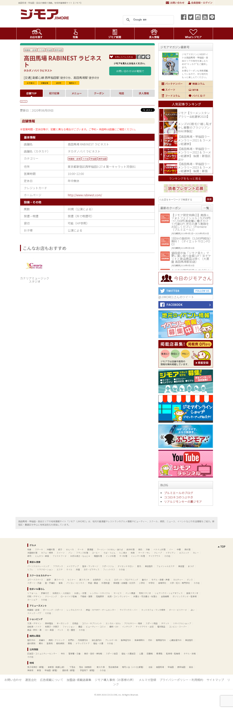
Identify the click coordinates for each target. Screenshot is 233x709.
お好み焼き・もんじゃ (80, 555)
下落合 (72, 666)
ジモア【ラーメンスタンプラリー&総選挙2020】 (194, 115)
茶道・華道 (93, 582)
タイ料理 (123, 555)
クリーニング (51, 596)
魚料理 (187, 549)
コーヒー (96, 552)
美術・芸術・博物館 (93, 653)
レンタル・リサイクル (100, 593)
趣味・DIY (113, 626)
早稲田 (49, 50)
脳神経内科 (126, 640)
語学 (49, 579)
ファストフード (60, 555)
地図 (121, 93)
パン (70, 552)
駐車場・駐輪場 (173, 653)
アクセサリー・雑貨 (133, 623)
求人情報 (154, 33)
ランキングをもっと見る (185, 178)
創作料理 (131, 549)
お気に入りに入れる (124, 56)
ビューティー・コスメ (96, 626)
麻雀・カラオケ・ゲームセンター (101, 609)
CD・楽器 (49, 629)
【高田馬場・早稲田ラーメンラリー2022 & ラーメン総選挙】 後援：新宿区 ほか (194, 154)
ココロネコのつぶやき (178, 497)
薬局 (70, 643)
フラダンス (58, 566)
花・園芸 (71, 629)
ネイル (69, 569)
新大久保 (101, 666)
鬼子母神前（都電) (35, 666)
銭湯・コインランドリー (119, 596)
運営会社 (31, 680)
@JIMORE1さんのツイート (176, 297)
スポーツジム (108, 566)
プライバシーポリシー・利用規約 (181, 680)
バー (171, 549)
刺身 (133, 552)
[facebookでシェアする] (183, 17)
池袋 (150, 666)
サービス (118, 593)
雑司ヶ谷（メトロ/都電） (133, 666)
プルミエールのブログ (178, 493)
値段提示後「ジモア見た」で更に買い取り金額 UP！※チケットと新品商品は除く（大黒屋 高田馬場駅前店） (191, 257)
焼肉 (140, 549)
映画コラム (199, 84)
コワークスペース (35, 579)
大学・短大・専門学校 (180, 582)
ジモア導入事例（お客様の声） (115, 680)
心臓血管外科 (175, 640)
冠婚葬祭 (100, 596)
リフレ (30, 569)
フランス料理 (82, 552)
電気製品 (161, 626)
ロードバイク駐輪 (69, 596)
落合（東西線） (86, 666)
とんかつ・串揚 (42, 555)
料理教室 (106, 582)
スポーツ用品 (152, 623)
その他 (41, 50)
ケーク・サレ (144, 552)
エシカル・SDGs (113, 623)
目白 (191, 666)
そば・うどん (109, 552)
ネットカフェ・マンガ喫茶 (153, 609)
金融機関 (165, 596)
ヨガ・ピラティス (91, 569)
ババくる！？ (199, 96)
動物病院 (60, 643)
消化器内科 (97, 640)
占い (193, 609)
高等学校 (162, 582)
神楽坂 (30, 670)
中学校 (152, 582)
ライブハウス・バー (129, 609)
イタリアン (170, 552)
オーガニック (63, 623)
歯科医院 (31, 643)
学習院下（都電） (88, 670)
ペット (60, 629)
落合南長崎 (113, 666)
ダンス (190, 579)
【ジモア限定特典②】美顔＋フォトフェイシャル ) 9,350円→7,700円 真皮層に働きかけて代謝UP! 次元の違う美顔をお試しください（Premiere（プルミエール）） (190, 222)
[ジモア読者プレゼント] (185, 193)
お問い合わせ (175, 2)
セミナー (72, 579)
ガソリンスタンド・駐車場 (185, 596)
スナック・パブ (34, 613)
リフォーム (32, 593)
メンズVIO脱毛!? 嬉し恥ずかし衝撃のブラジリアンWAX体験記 (195, 127)
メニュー (77, 93)
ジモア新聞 (114, 33)
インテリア (127, 626)
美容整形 (149, 566)
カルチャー (178, 579)
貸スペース (59, 579)
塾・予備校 (50, 582)
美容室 (181, 566)
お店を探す (36, 33)
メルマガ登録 (147, 680)
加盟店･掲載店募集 (79, 680)
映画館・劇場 (30, 50)
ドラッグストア (83, 643)
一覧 (206, 208)
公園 (141, 653)
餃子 (60, 549)
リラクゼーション (45, 569)
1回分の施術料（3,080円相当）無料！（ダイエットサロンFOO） (191, 241)
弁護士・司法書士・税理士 (145, 596)
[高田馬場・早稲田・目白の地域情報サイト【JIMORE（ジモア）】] (45, 18)
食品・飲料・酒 (34, 629)
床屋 (78, 569)
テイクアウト (155, 555)
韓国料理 (98, 555)
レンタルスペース (74, 609)
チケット (165, 623)
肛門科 (71, 640)
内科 (150, 640)
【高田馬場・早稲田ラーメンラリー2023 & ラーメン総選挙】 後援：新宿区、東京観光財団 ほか (194, 169)
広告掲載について (51, 680)
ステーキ (39, 549)
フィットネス (109, 569)
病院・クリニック (57, 640)
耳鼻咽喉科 (140, 640)
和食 (29, 549)
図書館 (150, 653)
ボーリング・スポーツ (53, 609)
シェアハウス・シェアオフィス (169, 593)
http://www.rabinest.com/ (85, 195)
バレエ (107, 579)
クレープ (158, 552)
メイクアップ (73, 566)
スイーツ (172, 90)
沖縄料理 (51, 549)
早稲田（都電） (52, 670)
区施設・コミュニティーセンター (42, 653)
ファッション (69, 626)
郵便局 (159, 653)
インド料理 (111, 555)
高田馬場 (160, 666)
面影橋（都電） (69, 670)
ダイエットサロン (126, 566)
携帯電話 (49, 623)
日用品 (75, 623)
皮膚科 (42, 640)
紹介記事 (54, 93)
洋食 (148, 549)
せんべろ (70, 549)
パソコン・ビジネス (75, 582)
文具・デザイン (34, 623)
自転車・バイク (34, 626)
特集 (75, 33)
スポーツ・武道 (34, 582)
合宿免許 (97, 579)
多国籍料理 (32, 552)
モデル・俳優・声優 (160, 579)
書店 (80, 626)
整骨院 (50, 643)
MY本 (199, 90)
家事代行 (45, 593)
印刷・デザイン (34, 596)
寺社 (63, 653)
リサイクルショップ (182, 623)
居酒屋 (90, 549)
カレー (196, 552)
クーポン (99, 93)
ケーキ (81, 549)
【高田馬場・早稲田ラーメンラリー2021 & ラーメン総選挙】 (194, 140)
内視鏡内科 (83, 640)
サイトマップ (215, 680)
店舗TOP (31, 93)
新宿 (39, 670)
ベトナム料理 (159, 549)
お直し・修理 (80, 593)
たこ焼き (123, 552)
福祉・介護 (98, 643)
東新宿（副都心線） (57, 666)
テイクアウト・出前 (145, 626)
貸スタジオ (84, 579)
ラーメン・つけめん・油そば (110, 549)
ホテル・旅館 (190, 653)
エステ (60, 569)
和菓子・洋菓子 (52, 626)
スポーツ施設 (112, 653)
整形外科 (31, 640)
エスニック (184, 552)
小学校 (142, 582)
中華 (179, 549)
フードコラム (172, 96)
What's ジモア (193, 33)
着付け (145, 579)
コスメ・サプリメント (92, 623)
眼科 (41, 643)
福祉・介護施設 (128, 653)
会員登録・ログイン (200, 2)
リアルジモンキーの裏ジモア (183, 501)
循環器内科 (161, 640)
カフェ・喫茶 (47, 552)
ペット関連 (130, 593)
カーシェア (32, 599)
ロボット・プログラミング (126, 579)
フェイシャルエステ (166, 566)
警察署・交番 (74, 653)
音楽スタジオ (192, 593)
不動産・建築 (86, 596)
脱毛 (139, 566)
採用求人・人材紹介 (62, 593)
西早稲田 (58, 50)
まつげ (191, 566)
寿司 (29, 555)
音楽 (61, 582)
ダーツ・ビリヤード (178, 609)
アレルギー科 (111, 640)
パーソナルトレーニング (38, 566)
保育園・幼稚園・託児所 (124, 582)
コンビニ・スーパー (178, 626)
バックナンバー (172, 84)
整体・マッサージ (90, 566)
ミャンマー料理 (138, 555)
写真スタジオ (145, 593)
